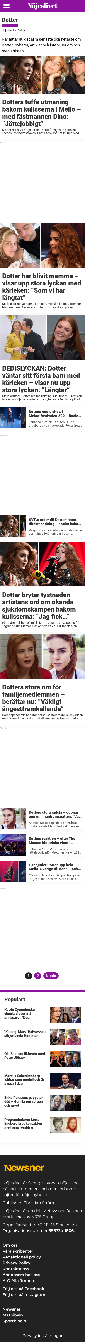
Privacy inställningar (42, 1335)
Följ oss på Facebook (23, 1288)
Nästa (51, 975)
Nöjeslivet (8, 30)
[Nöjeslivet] (42, 6)
